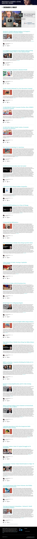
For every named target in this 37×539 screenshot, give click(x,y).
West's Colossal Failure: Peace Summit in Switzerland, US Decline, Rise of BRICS (18, 406)
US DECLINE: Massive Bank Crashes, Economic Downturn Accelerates (16, 128)
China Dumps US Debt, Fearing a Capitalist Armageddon (15, 263)
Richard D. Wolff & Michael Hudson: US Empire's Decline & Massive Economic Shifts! (16, 32)
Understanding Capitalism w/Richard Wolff (15, 69)
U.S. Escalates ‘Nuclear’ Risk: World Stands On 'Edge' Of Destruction (18, 464)
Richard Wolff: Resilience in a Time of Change (15, 205)
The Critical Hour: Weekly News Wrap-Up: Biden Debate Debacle (18, 343)
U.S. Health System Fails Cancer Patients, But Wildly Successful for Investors (17, 486)
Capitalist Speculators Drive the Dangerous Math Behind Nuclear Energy (16, 427)
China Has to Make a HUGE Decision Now (14, 283)
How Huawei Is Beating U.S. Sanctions (13, 147)
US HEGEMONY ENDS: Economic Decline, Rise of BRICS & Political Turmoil (18, 108)
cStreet (34, 537)
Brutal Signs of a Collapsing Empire (13, 303)
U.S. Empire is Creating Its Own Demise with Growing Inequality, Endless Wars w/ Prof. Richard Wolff (18, 51)
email (6, 536)
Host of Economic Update (18, 19)
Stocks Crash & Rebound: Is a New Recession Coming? (17, 88)
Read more (32, 41)
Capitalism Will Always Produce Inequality (15, 186)
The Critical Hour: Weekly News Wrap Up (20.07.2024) (18, 242)
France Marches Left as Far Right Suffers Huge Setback (18, 321)
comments (5, 45)
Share (9, 45)
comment (5, 102)
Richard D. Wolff (10, 7)
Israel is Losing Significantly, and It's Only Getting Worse (17, 384)
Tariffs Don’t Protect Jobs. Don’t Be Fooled (14, 166)
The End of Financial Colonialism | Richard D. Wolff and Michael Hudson (17, 507)
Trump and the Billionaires (10, 222)
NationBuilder (33, 536)
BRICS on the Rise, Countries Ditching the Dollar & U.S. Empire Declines (18, 363)
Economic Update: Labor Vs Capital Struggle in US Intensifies (17, 447)
